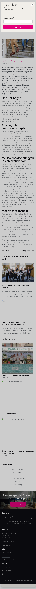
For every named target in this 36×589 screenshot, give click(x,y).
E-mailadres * (9, 18)
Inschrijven (18, 27)
